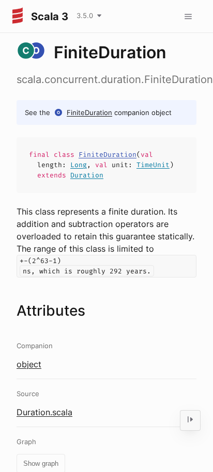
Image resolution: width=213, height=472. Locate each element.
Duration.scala (44, 412)
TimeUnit (153, 164)
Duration (86, 175)
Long (78, 164)
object (29, 364)
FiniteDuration (89, 112)
